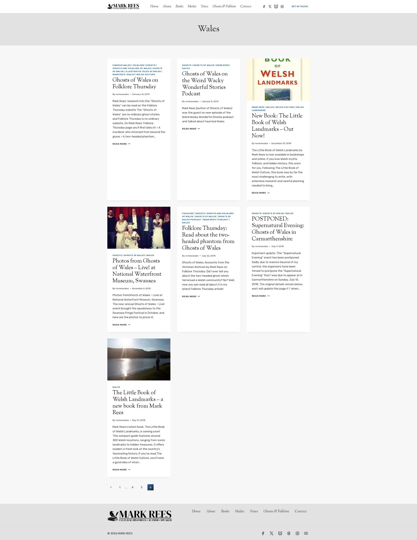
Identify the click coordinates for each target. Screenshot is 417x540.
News (204, 6)
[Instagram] (282, 6)
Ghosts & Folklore (224, 6)
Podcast (223, 219)
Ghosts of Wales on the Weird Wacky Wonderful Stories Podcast (205, 84)
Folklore (138, 65)
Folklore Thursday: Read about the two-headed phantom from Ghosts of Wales (208, 238)
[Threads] (288, 533)
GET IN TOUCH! (300, 6)
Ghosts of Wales (204, 65)
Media (192, 6)
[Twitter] (270, 6)
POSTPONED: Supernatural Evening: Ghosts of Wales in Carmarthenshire (278, 229)
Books (179, 6)
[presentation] (278, 80)
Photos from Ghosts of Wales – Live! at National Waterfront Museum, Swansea (137, 271)
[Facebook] (264, 6)
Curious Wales (122, 65)
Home (154, 6)
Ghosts (151, 65)
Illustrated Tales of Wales (143, 71)
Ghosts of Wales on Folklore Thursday (135, 83)
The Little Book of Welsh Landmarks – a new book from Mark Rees (138, 403)
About (167, 6)
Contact (245, 6)
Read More (121, 143)
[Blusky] (276, 6)
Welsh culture (146, 74)
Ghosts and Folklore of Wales (132, 68)
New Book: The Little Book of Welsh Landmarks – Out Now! (277, 126)
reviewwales (122, 94)
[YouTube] (306, 533)
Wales (131, 74)
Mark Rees (119, 74)
